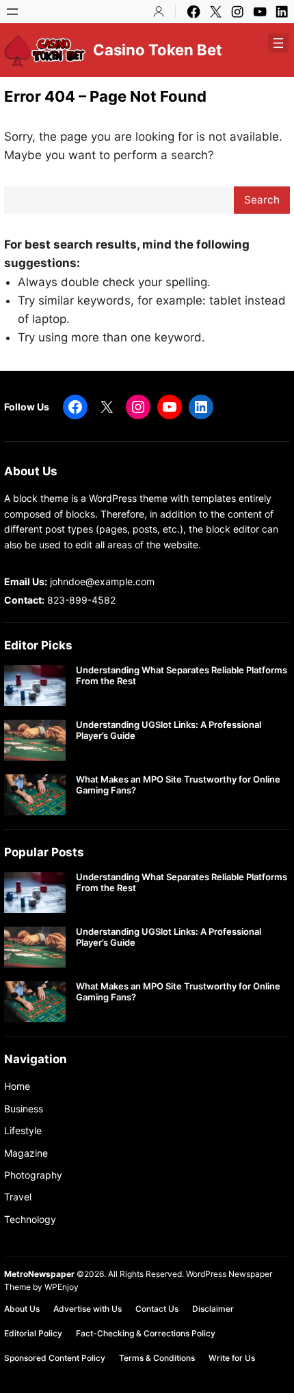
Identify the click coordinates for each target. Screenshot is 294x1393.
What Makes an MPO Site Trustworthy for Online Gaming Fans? (178, 785)
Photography (33, 1175)
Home (17, 1086)
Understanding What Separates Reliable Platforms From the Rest (181, 675)
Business (23, 1108)
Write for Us (232, 1358)
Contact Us (156, 1309)
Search (262, 199)
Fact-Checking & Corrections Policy (145, 1333)
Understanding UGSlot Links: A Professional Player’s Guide (168, 730)
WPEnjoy (61, 1287)
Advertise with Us (87, 1309)
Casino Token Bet (157, 50)
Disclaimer (213, 1309)
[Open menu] (12, 11)
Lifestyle (23, 1130)
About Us (22, 1309)
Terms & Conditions (157, 1358)
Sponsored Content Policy (54, 1358)
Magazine (26, 1153)
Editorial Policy (33, 1333)
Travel (17, 1196)
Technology (30, 1219)
